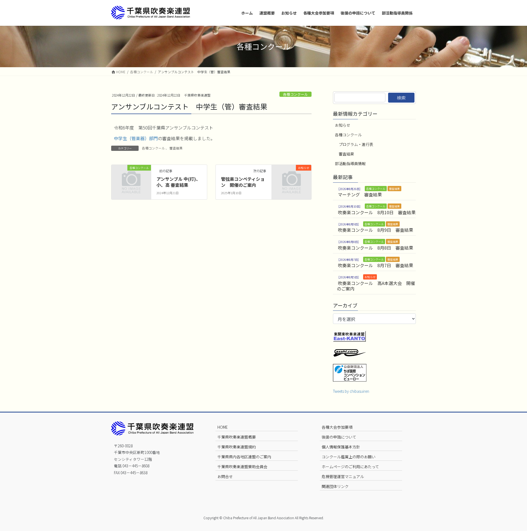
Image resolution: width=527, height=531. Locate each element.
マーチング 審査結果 (360, 194)
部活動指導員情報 (350, 163)
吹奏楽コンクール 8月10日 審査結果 (377, 212)
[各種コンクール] (131, 176)
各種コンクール (295, 94)
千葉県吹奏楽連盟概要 (236, 437)
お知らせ (342, 125)
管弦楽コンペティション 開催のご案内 (243, 182)
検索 (401, 97)
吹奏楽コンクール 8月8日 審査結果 (375, 247)
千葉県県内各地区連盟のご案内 (244, 456)
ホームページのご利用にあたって (350, 466)
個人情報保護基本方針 (341, 447)
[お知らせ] (291, 176)
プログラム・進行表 (356, 144)
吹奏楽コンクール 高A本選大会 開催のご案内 (376, 286)
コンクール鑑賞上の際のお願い (348, 456)
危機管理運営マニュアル (343, 476)
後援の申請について (339, 437)
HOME (222, 427)
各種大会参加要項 (337, 427)
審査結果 (176, 148)
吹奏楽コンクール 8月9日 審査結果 (375, 230)
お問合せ (225, 476)
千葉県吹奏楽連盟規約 (236, 447)
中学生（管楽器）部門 (136, 138)
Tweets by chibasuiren (351, 391)
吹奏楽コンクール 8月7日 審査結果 (375, 265)
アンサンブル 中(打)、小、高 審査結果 (178, 182)
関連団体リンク (335, 486)
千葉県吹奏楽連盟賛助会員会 (242, 466)
